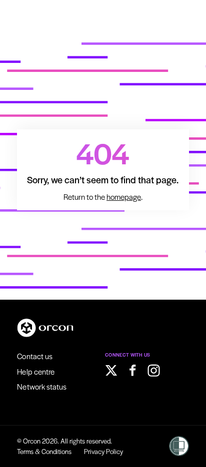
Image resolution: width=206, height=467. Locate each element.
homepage (123, 196)
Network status (41, 386)
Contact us (34, 356)
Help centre (35, 371)
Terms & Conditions (44, 451)
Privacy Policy (103, 451)
